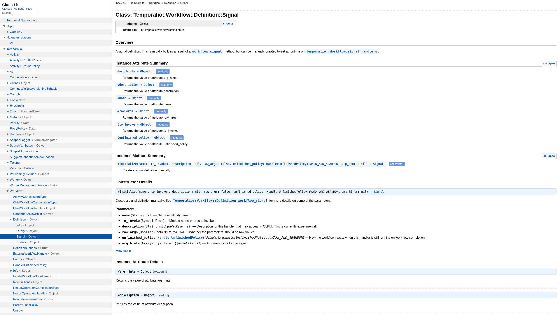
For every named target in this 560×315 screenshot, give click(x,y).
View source (123, 250)
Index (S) (121, 3)
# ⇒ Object (134, 71)
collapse (549, 63)
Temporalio (137, 3)
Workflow (154, 3)
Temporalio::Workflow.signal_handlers (341, 51)
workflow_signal (207, 51)
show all (228, 23)
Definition (170, 3)
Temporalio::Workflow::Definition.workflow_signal (220, 201)
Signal (378, 191)
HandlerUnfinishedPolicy (180, 238)
